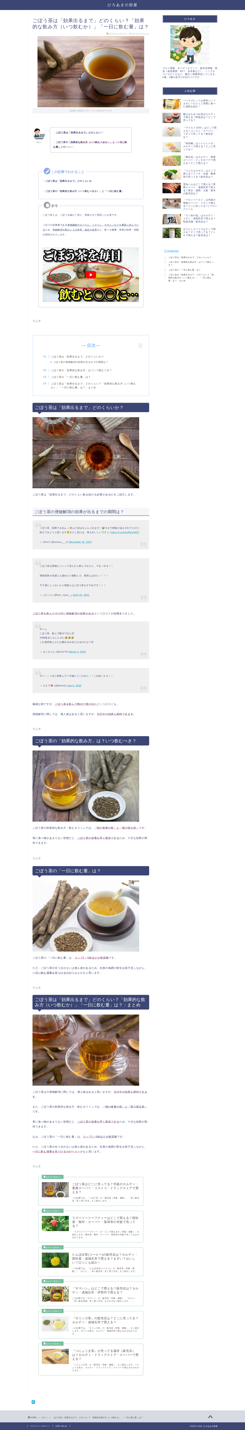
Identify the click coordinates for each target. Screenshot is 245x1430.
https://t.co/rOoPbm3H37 (125, 532)
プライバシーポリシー (40, 1426)
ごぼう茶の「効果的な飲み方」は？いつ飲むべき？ (81, 370)
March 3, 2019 (77, 651)
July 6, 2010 (74, 685)
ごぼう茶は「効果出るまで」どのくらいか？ (77, 356)
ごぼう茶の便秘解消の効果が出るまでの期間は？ (80, 362)
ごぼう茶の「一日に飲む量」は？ (71, 376)
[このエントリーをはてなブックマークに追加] (91, 1402)
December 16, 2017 (80, 542)
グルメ (44, 1417)
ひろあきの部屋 (123, 4)
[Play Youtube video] (91, 275)
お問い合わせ (61, 1426)
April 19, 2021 (81, 595)
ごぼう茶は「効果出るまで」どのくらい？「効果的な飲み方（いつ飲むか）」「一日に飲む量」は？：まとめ (93, 385)
